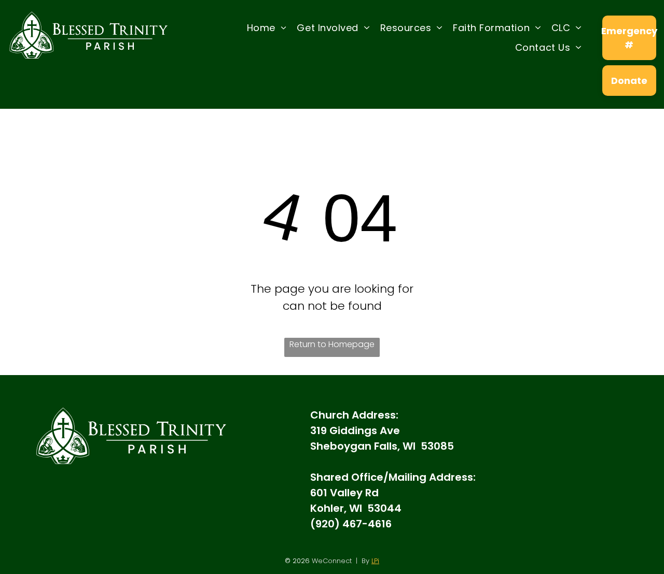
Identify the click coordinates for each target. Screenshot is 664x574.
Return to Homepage (332, 344)
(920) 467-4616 (351, 523)
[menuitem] (267, 27)
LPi (375, 561)
